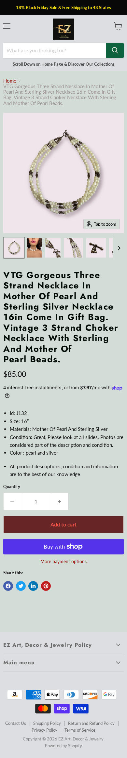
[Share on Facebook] (8, 586)
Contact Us (15, 723)
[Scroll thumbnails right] (118, 248)
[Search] (115, 50)
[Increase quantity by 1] (60, 501)
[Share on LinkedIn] (33, 586)
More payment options (63, 561)
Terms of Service (79, 730)
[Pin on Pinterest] (46, 586)
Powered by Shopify (63, 745)
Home (9, 81)
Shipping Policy (47, 723)
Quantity (11, 486)
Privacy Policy (44, 730)
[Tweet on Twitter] (21, 586)
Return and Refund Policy (91, 723)
